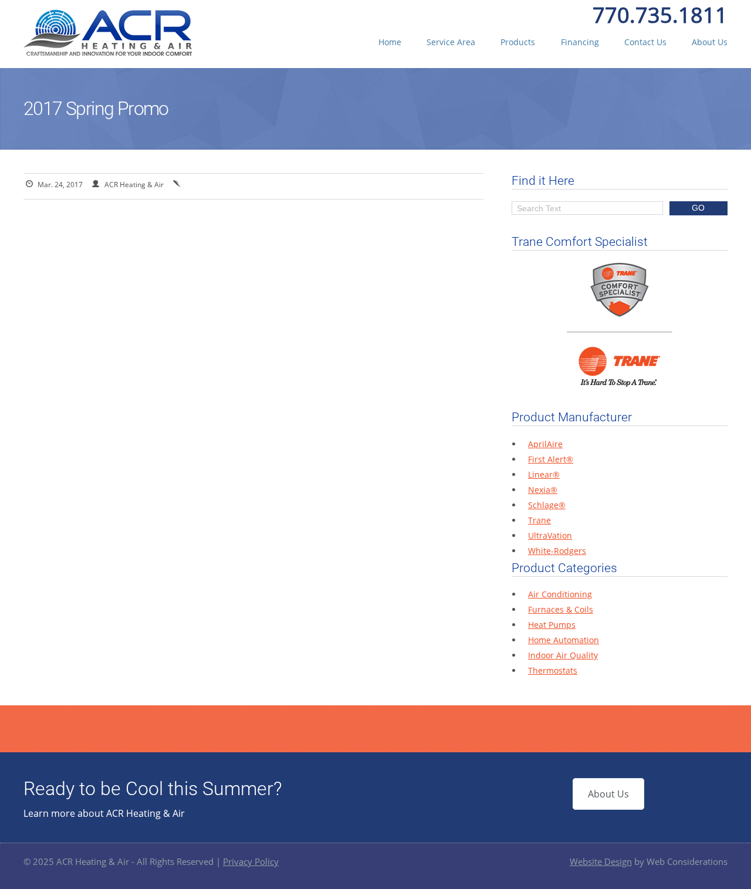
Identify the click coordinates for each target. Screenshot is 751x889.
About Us (710, 42)
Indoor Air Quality (563, 655)
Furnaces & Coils (560, 609)
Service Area (451, 42)
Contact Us (645, 42)
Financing (580, 42)
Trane (539, 520)
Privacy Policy (251, 861)
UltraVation (550, 535)
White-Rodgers (557, 550)
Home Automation (563, 639)
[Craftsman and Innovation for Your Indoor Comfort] (107, 52)
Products (517, 42)
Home (389, 42)
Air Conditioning (560, 594)
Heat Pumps (552, 624)
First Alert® (550, 459)
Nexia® (542, 489)
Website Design (601, 861)
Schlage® (547, 505)
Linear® (544, 474)
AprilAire (545, 443)
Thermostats (552, 670)
